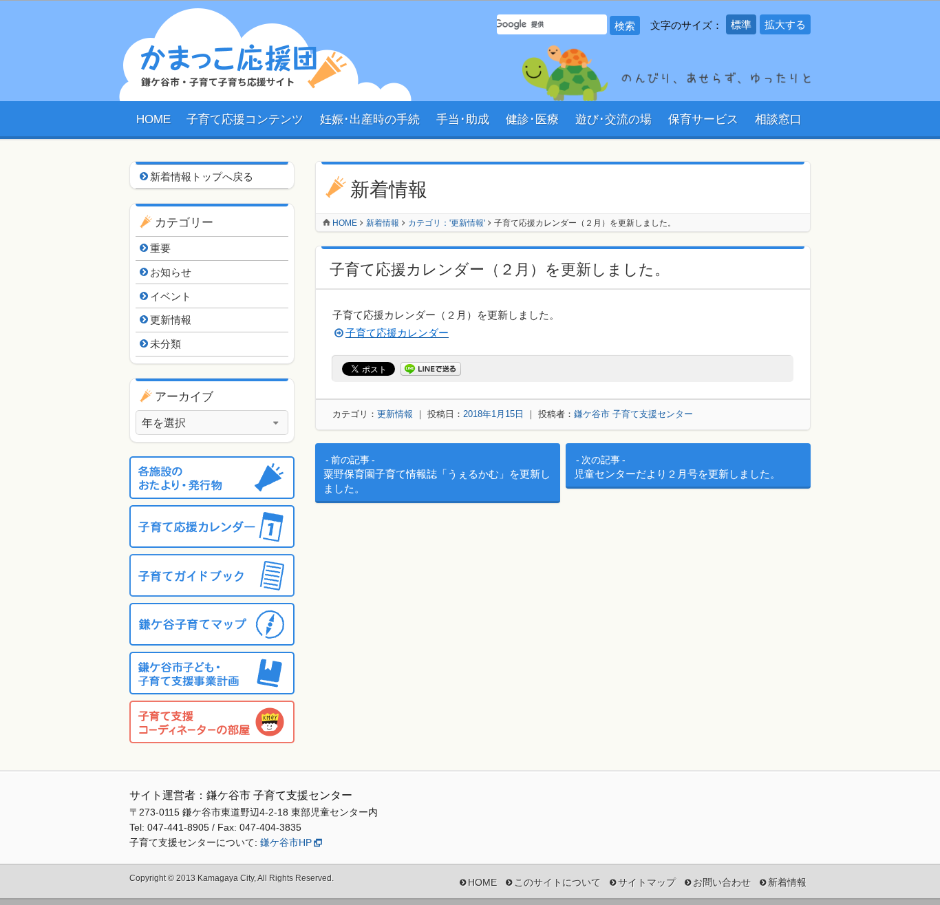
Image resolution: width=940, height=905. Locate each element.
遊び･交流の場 (613, 119)
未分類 (165, 344)
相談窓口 (778, 119)
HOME (153, 119)
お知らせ (170, 272)
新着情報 (382, 223)
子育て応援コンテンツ (244, 119)
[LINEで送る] (430, 369)
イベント (170, 296)
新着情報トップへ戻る (201, 176)
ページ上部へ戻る (902, 867)
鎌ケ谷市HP (286, 842)
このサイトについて (557, 882)
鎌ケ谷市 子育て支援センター (633, 414)
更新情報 (395, 414)
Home (344, 223)
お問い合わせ (722, 882)
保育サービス (703, 119)
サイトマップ (647, 882)
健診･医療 (532, 119)
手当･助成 (462, 119)
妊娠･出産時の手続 (370, 119)
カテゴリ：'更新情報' (446, 223)
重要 (160, 248)
